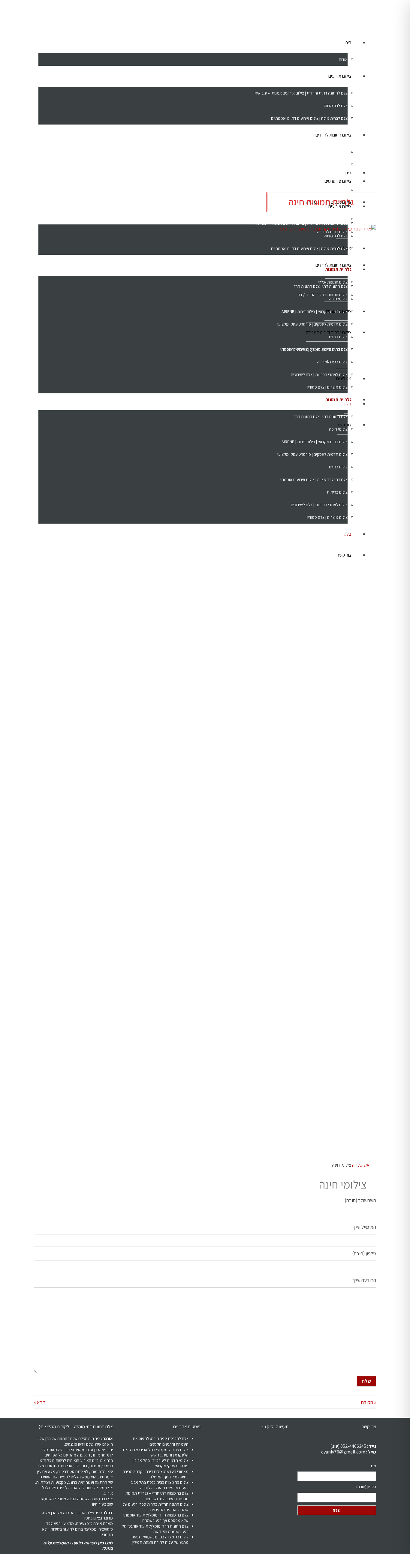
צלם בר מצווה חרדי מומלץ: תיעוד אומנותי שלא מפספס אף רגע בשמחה (155, 1517)
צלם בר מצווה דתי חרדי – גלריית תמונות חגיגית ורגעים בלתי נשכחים (156, 1495)
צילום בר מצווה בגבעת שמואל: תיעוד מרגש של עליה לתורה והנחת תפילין (159, 1539)
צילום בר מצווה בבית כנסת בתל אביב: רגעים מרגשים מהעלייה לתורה (159, 1485)
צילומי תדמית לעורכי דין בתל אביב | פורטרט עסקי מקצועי (160, 1463)
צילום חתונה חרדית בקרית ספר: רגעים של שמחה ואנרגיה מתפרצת (155, 1506)
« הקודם (368, 1402)
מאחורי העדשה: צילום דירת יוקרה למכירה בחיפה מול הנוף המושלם (155, 1474)
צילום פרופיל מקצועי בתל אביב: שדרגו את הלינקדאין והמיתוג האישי (155, 1452)
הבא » (39, 1402)
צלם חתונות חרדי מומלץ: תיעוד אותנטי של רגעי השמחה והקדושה (155, 1528)
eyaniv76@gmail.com (343, 1452)
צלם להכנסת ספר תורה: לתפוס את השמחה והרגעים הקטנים (160, 1441)
